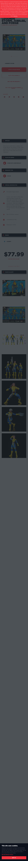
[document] (14, 430)
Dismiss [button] (15, 16)
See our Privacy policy (7, 854)
